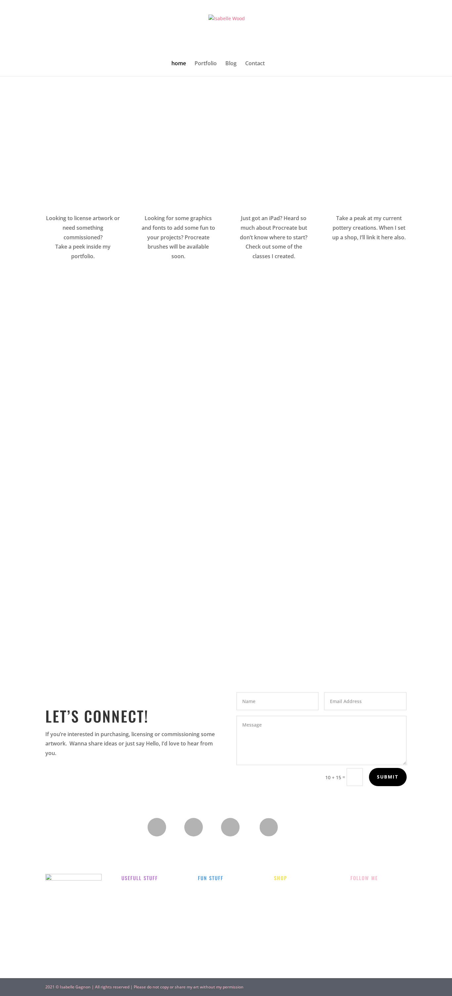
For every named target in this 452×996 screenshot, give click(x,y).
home (178, 64)
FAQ (125, 891)
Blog (231, 64)
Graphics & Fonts (293, 891)
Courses (283, 924)
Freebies (207, 919)
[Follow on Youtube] (230, 827)
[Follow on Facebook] (193, 827)
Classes (206, 902)
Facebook (361, 907)
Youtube (360, 924)
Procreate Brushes (295, 907)
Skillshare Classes (294, 940)
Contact (255, 64)
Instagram (361, 891)
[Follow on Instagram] (157, 827)
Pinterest (360, 940)
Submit (388, 777)
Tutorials (208, 935)
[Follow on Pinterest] (268, 827)
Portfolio (206, 64)
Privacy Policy (137, 907)
